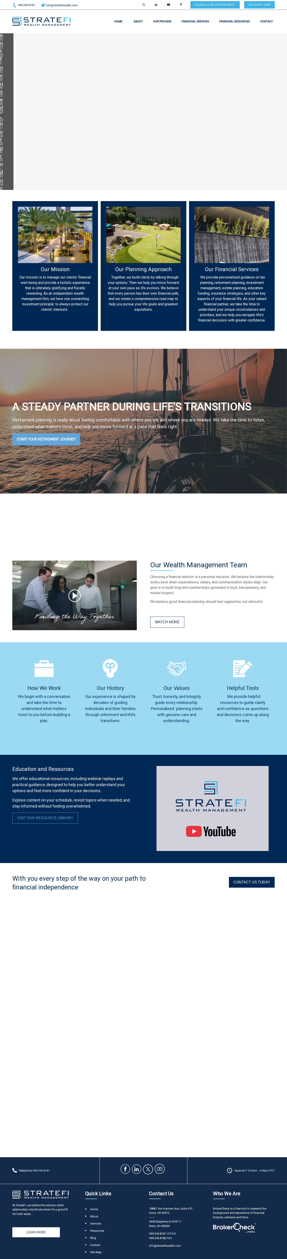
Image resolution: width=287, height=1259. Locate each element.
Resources (97, 1230)
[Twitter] (144, 4)
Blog (93, 1238)
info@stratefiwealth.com (62, 5)
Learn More (36, 1232)
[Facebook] (181, 4)
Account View (259, 4)
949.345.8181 (26, 5)
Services (95, 1223)
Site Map (96, 1252)
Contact (95, 1245)
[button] (118, 21)
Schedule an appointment (215, 4)
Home (94, 1209)
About (94, 1216)
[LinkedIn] (156, 4)
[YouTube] (168, 4)
